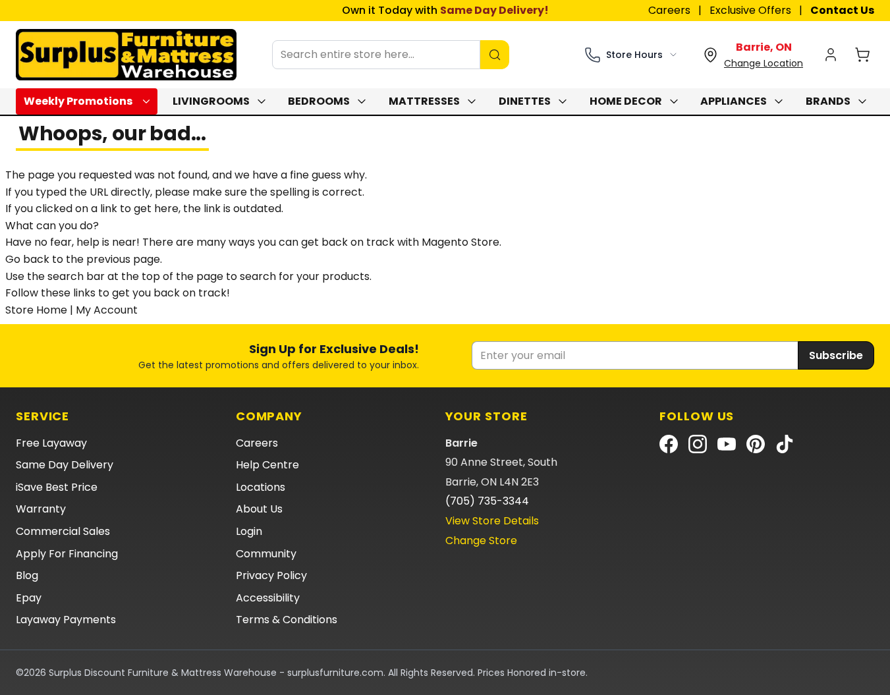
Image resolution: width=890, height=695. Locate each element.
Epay (29, 597)
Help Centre (267, 464)
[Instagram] (697, 444)
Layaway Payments (66, 619)
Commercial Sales (63, 531)
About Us (259, 508)
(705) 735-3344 (487, 501)
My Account (107, 310)
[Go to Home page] (126, 54)
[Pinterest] (755, 444)
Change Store (481, 540)
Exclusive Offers (750, 10)
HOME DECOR (626, 101)
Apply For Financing (67, 553)
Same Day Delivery (64, 464)
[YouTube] (726, 444)
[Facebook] (668, 444)
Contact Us (842, 10)
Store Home (36, 310)
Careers (669, 10)
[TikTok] (784, 444)
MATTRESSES (424, 101)
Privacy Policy (271, 575)
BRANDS (828, 101)
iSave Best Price (56, 487)
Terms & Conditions (286, 619)
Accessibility (268, 597)
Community (266, 553)
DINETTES (525, 101)
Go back (27, 259)
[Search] (494, 54)
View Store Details (492, 520)
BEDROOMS (319, 101)
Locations (260, 487)
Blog (27, 575)
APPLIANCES (733, 101)
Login (249, 531)
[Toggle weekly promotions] (148, 101)
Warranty (41, 508)
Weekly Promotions (78, 101)
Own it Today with (445, 10)
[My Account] (831, 55)
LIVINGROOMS (211, 101)
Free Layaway (51, 443)
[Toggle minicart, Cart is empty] (862, 55)
